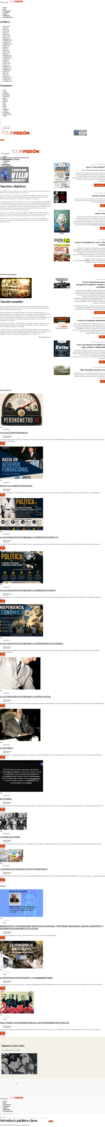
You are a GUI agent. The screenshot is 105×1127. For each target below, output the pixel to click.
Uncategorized (7, 114)
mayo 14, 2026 (6, 841)
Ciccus (4, 129)
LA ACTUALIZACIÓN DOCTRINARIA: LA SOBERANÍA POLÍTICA (28, 590)
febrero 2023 (6, 76)
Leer (102, 228)
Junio (4, 104)
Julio (4, 103)
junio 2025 (6, 47)
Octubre (5, 111)
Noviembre (6, 109)
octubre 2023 (6, 68)
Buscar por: (3, 1117)
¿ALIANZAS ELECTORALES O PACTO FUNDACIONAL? (24, 869)
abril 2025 (6, 48)
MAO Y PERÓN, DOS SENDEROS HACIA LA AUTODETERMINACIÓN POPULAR (34, 1022)
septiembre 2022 (7, 81)
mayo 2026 (6, 31)
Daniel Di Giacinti (7, 436)
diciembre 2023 (7, 66)
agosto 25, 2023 (7, 1027)
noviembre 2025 (7, 40)
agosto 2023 (6, 71)
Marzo (5, 106)
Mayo (4, 107)
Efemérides (6, 15)
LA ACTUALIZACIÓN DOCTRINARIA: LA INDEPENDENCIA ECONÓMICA (31, 643)
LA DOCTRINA (6, 748)
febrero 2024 (6, 63)
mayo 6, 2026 (6, 873)
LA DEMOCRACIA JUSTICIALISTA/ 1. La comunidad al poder (26, 977)
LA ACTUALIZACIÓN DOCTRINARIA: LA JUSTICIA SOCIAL (25, 696)
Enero (5, 98)
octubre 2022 (6, 79)
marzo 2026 (6, 34)
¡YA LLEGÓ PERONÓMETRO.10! (14, 432)
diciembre (6, 93)
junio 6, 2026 (6, 752)
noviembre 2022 (7, 77)
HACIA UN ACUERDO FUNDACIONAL (16, 485)
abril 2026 (6, 32)
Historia (5, 101)
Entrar (102, 337)
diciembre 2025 (7, 39)
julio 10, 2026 (6, 541)
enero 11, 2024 (6, 982)
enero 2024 (6, 65)
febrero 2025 (6, 52)
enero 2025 (6, 53)
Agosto (5, 91)
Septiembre (6, 112)
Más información (99, 185)
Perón (5, 7)
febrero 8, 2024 (7, 933)
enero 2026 (6, 37)
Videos (5, 14)
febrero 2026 (6, 36)
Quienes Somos (7, 126)
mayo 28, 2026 (6, 803)
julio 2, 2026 (6, 594)
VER (102, 205)
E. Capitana (6, 12)
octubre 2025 (6, 42)
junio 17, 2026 (6, 701)
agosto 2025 (6, 45)
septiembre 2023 (7, 69)
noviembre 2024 (7, 57)
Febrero (5, 99)
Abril (4, 90)
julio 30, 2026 (6, 490)
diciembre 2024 (7, 55)
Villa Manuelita (6, 127)
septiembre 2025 (7, 44)
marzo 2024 (6, 61)
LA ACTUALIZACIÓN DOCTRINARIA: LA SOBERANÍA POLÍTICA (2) (29, 537)
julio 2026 (5, 28)
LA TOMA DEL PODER (10, 837)
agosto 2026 (6, 26)
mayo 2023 (6, 74)
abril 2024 (6, 60)
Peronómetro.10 (8, 17)
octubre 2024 (6, 58)
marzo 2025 (6, 50)
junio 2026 (6, 29)
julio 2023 (5, 73)
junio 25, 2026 (6, 648)
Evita (4, 9)
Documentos (7, 11)
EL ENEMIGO (6, 798)
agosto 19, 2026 (7, 437)
